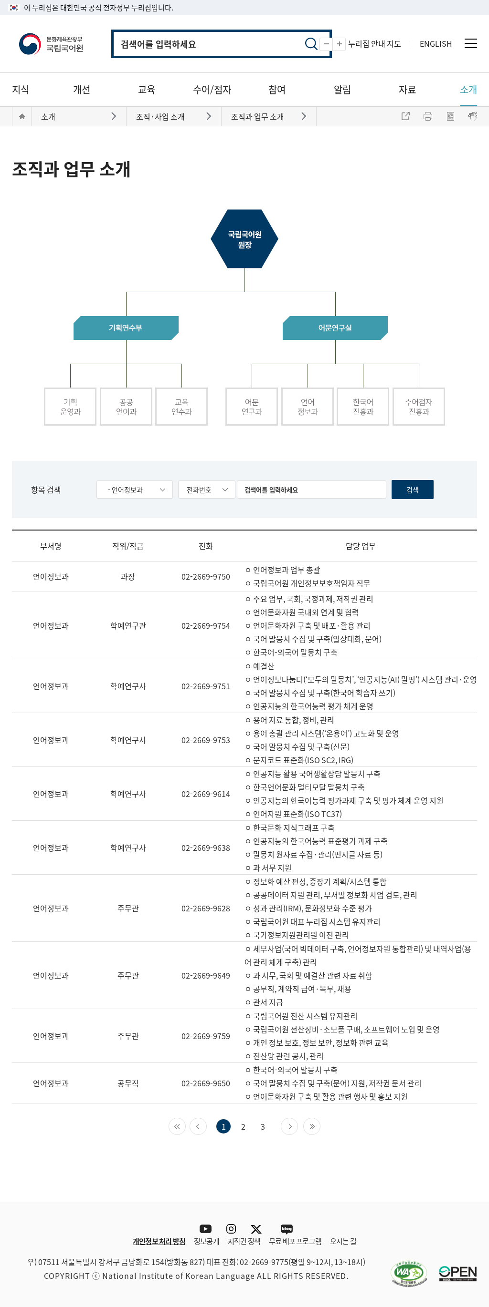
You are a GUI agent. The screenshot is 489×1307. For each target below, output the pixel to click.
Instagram (231, 1229)
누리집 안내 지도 (374, 43)
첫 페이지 (185, 1125)
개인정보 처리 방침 (159, 1241)
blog (286, 1229)
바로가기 (115, 115)
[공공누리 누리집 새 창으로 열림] (453, 1268)
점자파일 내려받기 (450, 116)
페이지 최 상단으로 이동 (462, 1187)
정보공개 (206, 1241)
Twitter (258, 1229)
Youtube (203, 1229)
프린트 (428, 116)
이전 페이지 (206, 1125)
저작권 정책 (244, 1241)
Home (22, 116)
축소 (332, 44)
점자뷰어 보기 (472, 116)
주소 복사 (405, 116)
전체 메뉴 (471, 43)
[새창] (404, 1268)
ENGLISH (436, 43)
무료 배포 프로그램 (295, 1241)
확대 (345, 44)
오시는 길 (343, 1241)
